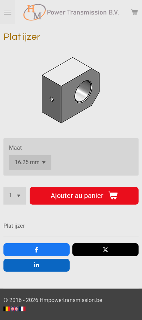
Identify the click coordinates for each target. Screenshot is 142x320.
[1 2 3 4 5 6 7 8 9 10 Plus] (14, 196)
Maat (15, 147)
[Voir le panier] (134, 12)
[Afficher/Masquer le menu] (7, 12)
